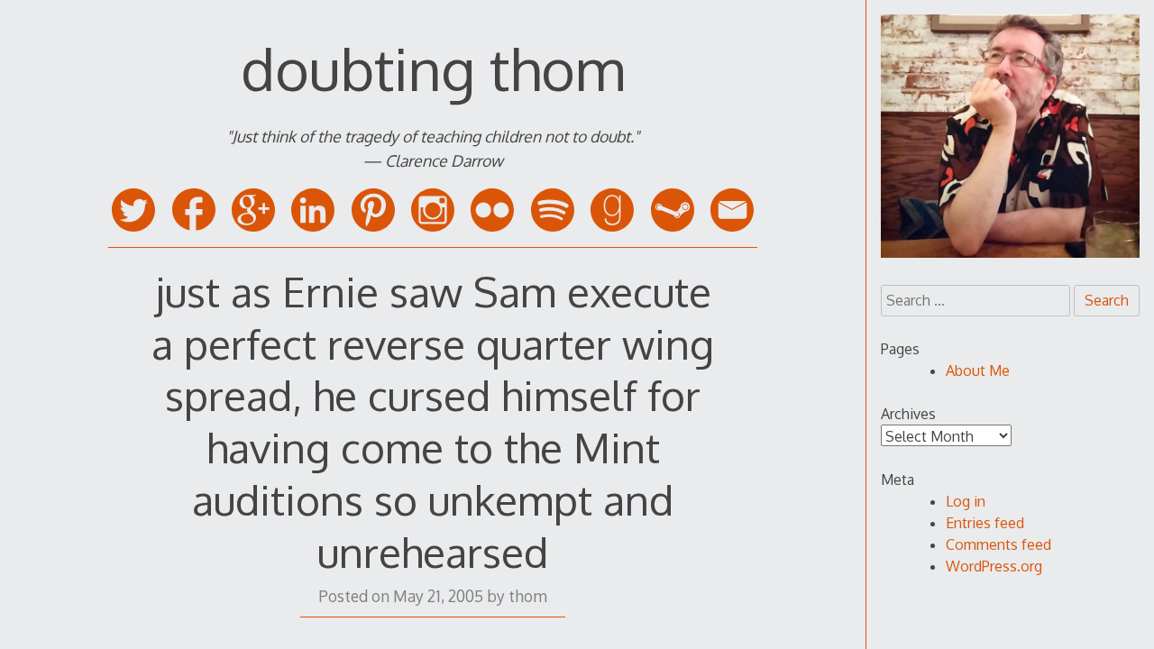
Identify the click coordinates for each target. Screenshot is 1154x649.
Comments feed (998, 544)
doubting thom (433, 68)
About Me (978, 370)
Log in (965, 501)
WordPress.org (994, 566)
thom (527, 596)
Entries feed (985, 523)
